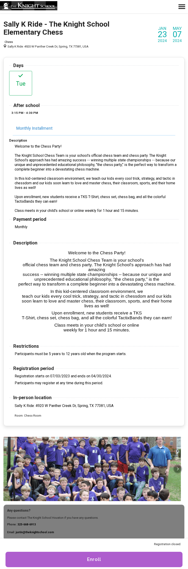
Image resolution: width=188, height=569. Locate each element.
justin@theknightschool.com (35, 532)
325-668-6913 (26, 524)
